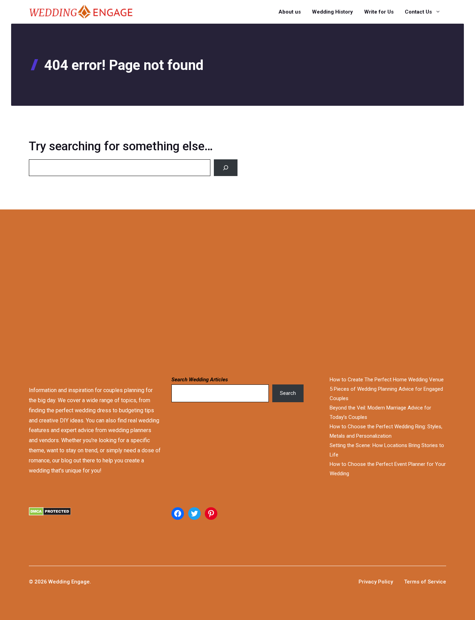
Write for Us (379, 12)
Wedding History (332, 12)
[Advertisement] (219, 291)
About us (290, 12)
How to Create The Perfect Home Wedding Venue (387, 379)
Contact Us (418, 12)
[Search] (226, 167)
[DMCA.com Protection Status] (95, 519)
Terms (412, 582)
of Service (433, 582)
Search (288, 393)
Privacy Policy (376, 582)
